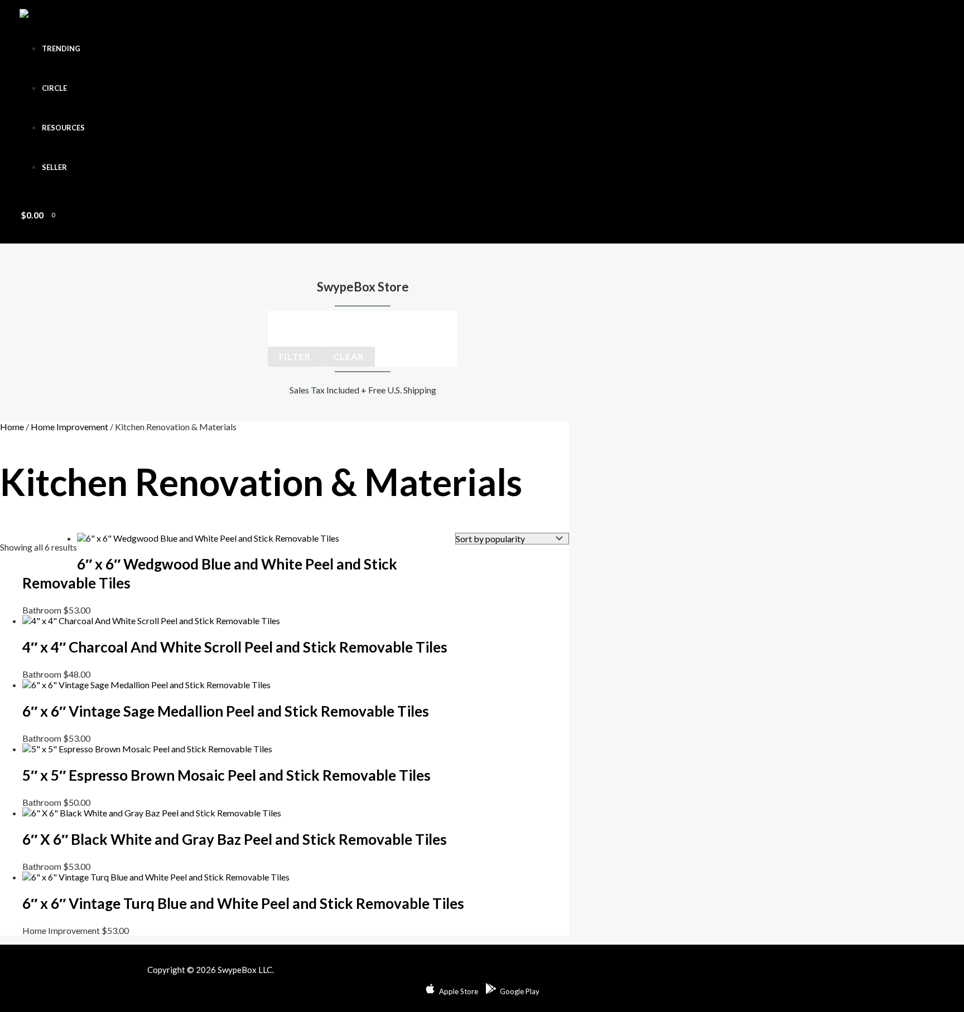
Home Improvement (69, 426)
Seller (54, 167)
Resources (63, 127)
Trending (61, 48)
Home (12, 426)
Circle (54, 88)
